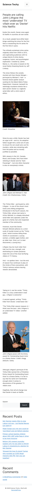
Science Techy (11, 4)
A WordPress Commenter (12, 477)
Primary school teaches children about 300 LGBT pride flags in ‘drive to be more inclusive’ (16, 436)
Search (5, 402)
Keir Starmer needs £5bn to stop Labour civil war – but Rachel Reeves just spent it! (16, 423)
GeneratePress (16, 490)
